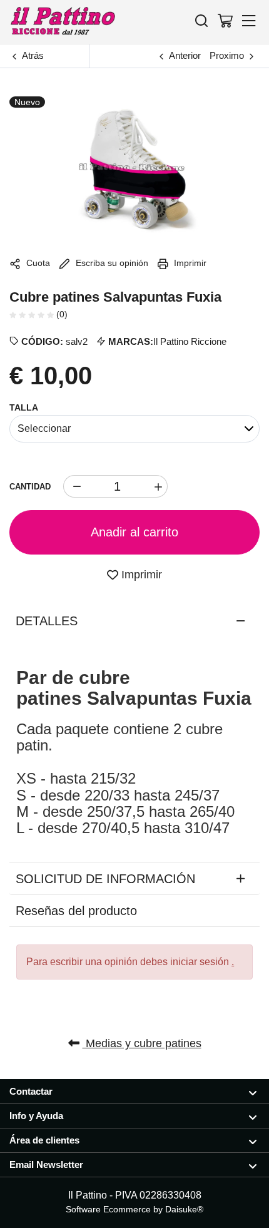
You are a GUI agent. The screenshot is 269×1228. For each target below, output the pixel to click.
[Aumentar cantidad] (156, 486)
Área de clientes (44, 1140)
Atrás (33, 55)
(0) (61, 314)
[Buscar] (201, 20)
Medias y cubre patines (142, 1043)
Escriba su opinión (110, 263)
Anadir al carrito (134, 532)
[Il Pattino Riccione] (62, 21)
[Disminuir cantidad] (74, 486)
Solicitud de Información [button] (105, 879)
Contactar (31, 1091)
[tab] (134, 621)
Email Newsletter (46, 1164)
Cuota (37, 263)
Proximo (227, 55)
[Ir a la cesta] (225, 20)
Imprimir (188, 263)
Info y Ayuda (36, 1115)
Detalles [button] (47, 621)
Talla (23, 407)
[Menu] (248, 20)
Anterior (185, 55)
